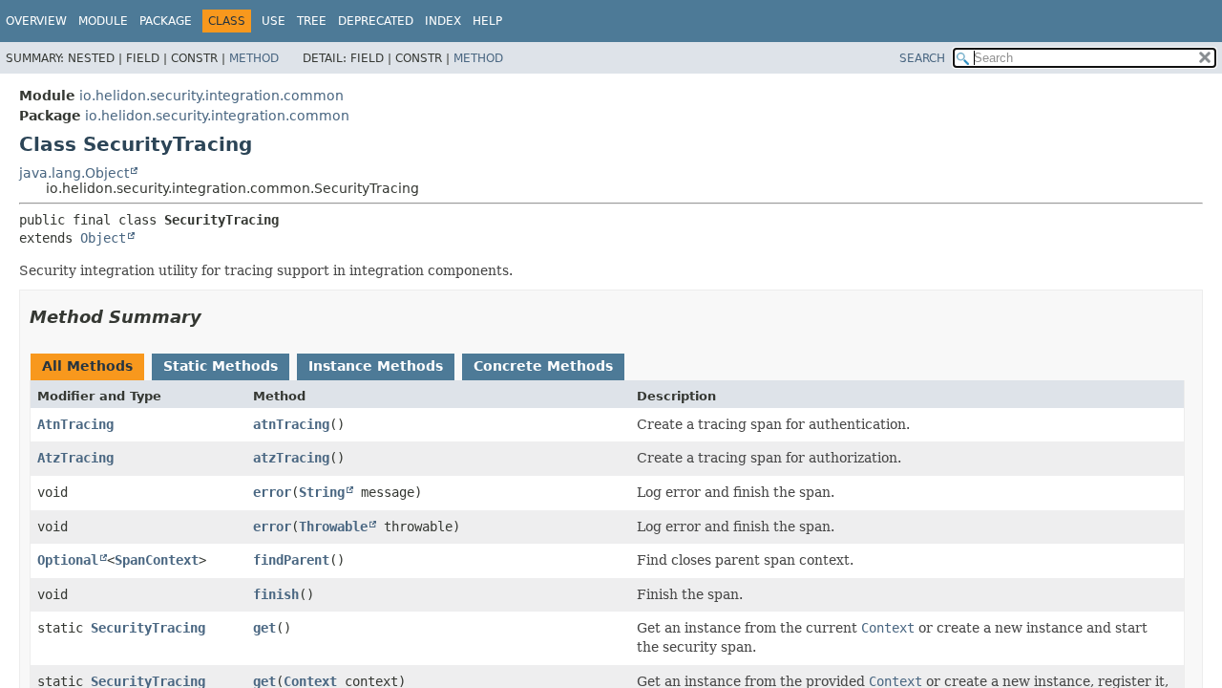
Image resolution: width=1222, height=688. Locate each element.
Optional (67, 560)
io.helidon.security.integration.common (211, 95)
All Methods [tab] (87, 366)
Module (103, 21)
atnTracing (291, 424)
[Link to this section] (214, 317)
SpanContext (157, 560)
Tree (312, 21)
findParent (291, 560)
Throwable (333, 526)
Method (254, 58)
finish (276, 594)
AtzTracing (75, 457)
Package (165, 21)
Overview (36, 21)
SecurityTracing (148, 627)
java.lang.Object (74, 173)
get (264, 627)
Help (487, 21)
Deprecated (375, 21)
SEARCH (922, 58)
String (322, 492)
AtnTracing (75, 424)
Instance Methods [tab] (375, 366)
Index (443, 21)
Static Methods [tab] (220, 366)
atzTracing (291, 457)
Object (103, 238)
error (272, 492)
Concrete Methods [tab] (543, 366)
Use (273, 21)
